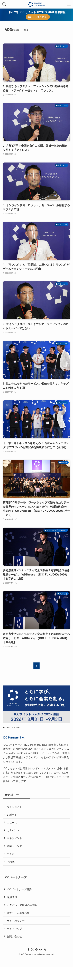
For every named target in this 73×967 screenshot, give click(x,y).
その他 (10, 861)
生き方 (10, 853)
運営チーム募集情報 (18, 912)
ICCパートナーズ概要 (19, 889)
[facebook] (28, 949)
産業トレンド (14, 846)
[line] (36, 949)
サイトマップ (14, 928)
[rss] (44, 949)
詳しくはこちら (37, 17)
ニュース (12, 822)
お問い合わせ (14, 936)
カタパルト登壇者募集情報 (22, 905)
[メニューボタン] (69, 4)
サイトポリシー (16, 920)
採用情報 (12, 897)
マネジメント (14, 838)
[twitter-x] (32, 949)
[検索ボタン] (4, 4)
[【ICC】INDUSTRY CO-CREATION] (36, 4)
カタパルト (13, 830)
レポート (12, 814)
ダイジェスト (14, 806)
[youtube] (40, 949)
